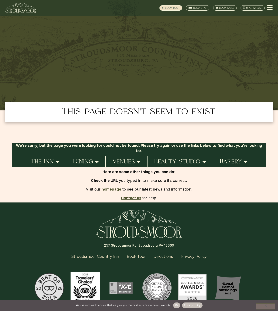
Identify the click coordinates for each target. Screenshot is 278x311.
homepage (111, 189)
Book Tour (136, 256)
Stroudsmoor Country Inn (95, 256)
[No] (265, 306)
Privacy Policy (194, 256)
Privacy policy (192, 305)
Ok (177, 305)
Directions (163, 256)
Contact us (131, 198)
